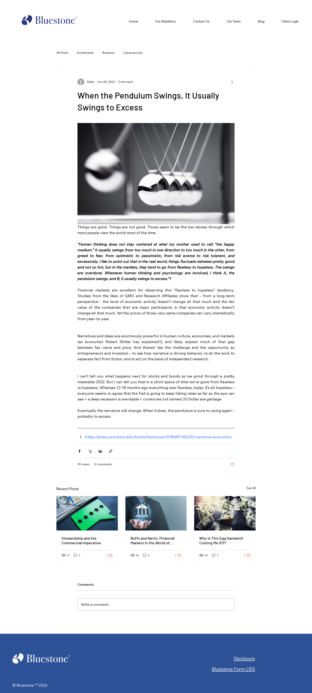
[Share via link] (111, 451)
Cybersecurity (133, 53)
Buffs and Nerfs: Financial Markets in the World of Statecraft (152, 540)
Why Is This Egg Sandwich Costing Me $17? (221, 540)
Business (108, 53)
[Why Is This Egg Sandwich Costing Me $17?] (225, 513)
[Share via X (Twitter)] (90, 451)
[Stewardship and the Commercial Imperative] (87, 513)
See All (251, 488)
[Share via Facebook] (79, 451)
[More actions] (232, 82)
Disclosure (244, 658)
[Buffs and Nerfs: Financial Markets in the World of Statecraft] (156, 513)
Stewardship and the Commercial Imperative (81, 540)
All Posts (62, 53)
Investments (85, 53)
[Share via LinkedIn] (100, 451)
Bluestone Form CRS (233, 669)
